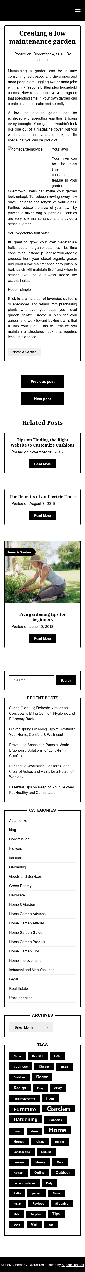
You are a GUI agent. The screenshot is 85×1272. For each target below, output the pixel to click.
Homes (19, 1141)
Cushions (19, 1077)
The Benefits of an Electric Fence (43, 496)
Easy (40, 1088)
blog (12, 829)
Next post (42, 398)
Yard (51, 1224)
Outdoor (63, 1172)
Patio (17, 1193)
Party (49, 1183)
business (21, 1066)
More (60, 1162)
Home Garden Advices (27, 913)
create (64, 1066)
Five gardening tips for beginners (42, 617)
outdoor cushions (24, 1183)
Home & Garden (24, 351)
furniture (15, 857)
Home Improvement (25, 960)
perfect (36, 1193)
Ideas (40, 1141)
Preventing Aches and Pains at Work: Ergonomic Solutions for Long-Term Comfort (39, 750)
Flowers (15, 848)
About (17, 1056)
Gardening (17, 867)
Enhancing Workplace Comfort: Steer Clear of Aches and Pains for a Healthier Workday (41, 771)
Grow (34, 1131)
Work (34, 1224)
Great (17, 1131)
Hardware (17, 895)
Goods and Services (25, 876)
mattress (19, 1162)
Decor (42, 1077)
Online (39, 1172)
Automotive (18, 820)
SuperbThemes (73, 1264)
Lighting (46, 1152)
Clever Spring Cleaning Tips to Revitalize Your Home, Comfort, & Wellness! (42, 731)
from (50, 1098)
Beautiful (37, 1056)
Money (40, 1162)
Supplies (36, 1214)
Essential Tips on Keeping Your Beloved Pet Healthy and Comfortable (41, 789)
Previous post (43, 381)
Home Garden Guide (25, 932)
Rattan (18, 1203)
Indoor (59, 1141)
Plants (56, 1193)
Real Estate (18, 988)
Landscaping (22, 1152)
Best (57, 1056)
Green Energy (20, 885)
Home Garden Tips (24, 951)
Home (58, 1130)
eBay (58, 1087)
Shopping (61, 1203)
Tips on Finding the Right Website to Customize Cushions (42, 442)
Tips (56, 1213)
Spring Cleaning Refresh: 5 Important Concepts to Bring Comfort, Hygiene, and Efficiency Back (42, 713)
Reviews (38, 1203)
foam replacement (24, 1098)
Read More (42, 464)
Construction (19, 839)
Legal (13, 979)
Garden (58, 1108)
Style (16, 1214)
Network (18, 1173)
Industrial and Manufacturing (32, 969)
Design (20, 1087)
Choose (44, 1067)
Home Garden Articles (27, 923)
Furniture (25, 1109)
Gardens (55, 1120)
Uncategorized (21, 997)
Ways (17, 1224)
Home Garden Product (27, 941)
